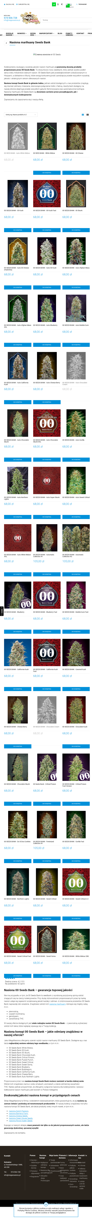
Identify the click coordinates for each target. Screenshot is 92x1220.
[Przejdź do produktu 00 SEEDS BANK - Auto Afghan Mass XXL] (17, 308)
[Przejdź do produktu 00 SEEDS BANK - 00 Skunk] (76, 193)
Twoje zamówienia (54, 1161)
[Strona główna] (30, 18)
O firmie (82, 1165)
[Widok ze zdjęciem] (83, 115)
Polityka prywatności (74, 1174)
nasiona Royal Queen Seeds (20, 1121)
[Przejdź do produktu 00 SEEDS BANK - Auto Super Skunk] (46, 480)
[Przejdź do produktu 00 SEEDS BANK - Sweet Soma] (46, 939)
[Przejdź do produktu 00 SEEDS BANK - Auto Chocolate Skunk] (17, 423)
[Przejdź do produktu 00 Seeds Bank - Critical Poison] (46, 767)
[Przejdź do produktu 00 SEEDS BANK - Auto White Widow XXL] (17, 537)
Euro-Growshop (74, 1185)
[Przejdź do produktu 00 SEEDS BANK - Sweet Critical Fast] (17, 939)
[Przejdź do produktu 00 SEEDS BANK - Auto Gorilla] (76, 423)
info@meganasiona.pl (12, 20)
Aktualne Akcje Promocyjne (45, 1178)
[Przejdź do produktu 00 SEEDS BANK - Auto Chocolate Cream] (76, 365)
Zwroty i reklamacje (35, 1161)
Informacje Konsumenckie (75, 1161)
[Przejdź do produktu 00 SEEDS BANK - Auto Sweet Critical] (76, 480)
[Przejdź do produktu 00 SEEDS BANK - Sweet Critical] (46, 882)
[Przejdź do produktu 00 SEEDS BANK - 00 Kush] (17, 193)
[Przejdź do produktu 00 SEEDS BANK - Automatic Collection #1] (46, 537)
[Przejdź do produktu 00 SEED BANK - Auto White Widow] (17, 136)
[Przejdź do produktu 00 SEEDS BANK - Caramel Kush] (76, 652)
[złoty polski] (54, 4)
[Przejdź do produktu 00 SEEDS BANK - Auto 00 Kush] (46, 251)
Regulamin (35, 1176)
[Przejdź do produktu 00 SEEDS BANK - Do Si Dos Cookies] (17, 824)
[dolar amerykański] (58, 4)
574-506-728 (10, 17)
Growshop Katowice (74, 1180)
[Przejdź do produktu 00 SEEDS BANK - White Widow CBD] (76, 939)
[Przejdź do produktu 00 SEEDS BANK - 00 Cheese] (76, 136)
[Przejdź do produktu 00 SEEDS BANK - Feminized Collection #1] (46, 824)
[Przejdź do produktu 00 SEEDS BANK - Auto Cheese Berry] (46, 365)
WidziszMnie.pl (69, 1203)
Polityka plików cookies (73, 1168)
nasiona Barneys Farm (18, 1113)
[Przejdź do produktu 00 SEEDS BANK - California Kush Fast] (46, 652)
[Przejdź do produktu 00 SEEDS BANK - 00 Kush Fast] (46, 193)
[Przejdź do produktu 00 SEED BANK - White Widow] (46, 136)
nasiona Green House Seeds (20, 1118)
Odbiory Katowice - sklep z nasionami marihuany (83, 1173)
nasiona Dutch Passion (18, 1111)
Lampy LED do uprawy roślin (82, 1184)
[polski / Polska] (68, 6)
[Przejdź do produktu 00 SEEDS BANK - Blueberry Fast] (46, 595)
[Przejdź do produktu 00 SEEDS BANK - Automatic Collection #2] (76, 537)
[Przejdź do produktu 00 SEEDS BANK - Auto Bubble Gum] (76, 308)
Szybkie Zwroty (34, 1167)
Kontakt (82, 1162)
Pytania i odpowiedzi (35, 1172)
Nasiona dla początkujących (46, 1171)
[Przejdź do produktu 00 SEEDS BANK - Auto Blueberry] (46, 308)
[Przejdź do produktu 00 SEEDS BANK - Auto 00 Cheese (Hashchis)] (17, 251)
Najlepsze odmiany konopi (44, 1165)
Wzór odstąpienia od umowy (64, 1170)
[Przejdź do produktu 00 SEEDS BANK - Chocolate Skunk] (17, 767)
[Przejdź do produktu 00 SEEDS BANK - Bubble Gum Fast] (76, 595)
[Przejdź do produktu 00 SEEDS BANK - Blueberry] (17, 595)
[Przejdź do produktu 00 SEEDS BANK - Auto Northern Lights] (17, 480)
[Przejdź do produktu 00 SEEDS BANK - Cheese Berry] (17, 709)
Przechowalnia (55, 1171)
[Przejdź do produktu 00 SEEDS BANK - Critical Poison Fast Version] (76, 767)
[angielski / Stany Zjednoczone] (72, 6)
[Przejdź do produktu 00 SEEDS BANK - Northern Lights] (17, 882)
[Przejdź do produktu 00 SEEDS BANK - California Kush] (17, 652)
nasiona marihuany (57, 1004)
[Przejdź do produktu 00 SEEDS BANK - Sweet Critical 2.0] (76, 882)
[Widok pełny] (87, 115)
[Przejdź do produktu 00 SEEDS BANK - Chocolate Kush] (76, 709)
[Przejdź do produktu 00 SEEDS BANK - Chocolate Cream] (46, 709)
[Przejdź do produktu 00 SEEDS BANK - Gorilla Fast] (76, 824)
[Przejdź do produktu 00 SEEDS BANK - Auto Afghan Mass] (76, 251)
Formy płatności (63, 1164)
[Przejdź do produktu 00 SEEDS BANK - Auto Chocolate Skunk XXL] (46, 423)
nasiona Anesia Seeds (18, 1116)
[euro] (62, 4)
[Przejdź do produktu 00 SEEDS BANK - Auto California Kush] (17, 365)
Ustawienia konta (54, 1167)
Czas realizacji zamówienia (64, 1178)
